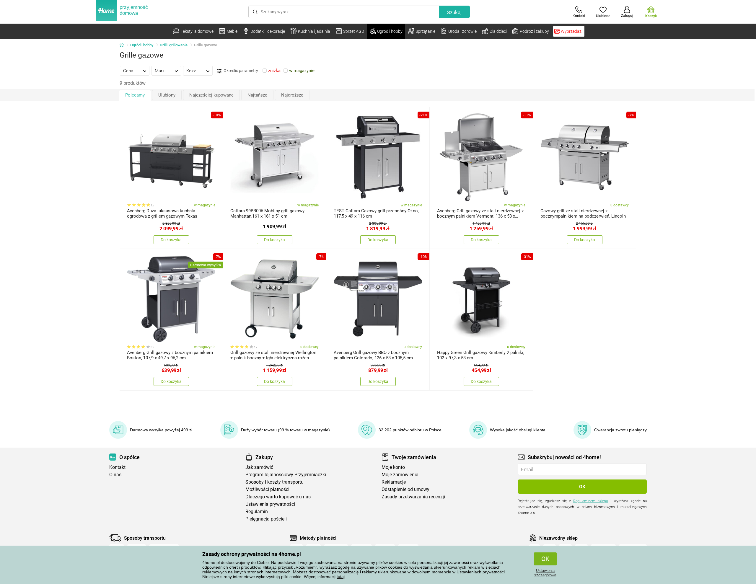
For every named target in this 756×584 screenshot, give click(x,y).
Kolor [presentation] (191, 71)
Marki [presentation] (160, 71)
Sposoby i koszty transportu (274, 482)
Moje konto (393, 467)
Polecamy (135, 95)
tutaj (341, 576)
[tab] (135, 71)
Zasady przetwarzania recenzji (413, 497)
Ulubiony (166, 95)
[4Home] (124, 45)
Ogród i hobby (141, 45)
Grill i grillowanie (174, 45)
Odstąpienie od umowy (405, 489)
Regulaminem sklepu (590, 501)
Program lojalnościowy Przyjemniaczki (285, 474)
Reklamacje (394, 482)
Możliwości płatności (267, 489)
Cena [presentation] (128, 71)
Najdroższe (292, 95)
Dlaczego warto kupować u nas (278, 497)
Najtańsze (257, 95)
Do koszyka (171, 239)
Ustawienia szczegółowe (545, 572)
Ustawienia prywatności (270, 504)
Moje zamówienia (400, 474)
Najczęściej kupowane (211, 95)
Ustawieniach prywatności (481, 572)
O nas (115, 474)
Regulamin (256, 511)
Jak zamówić (259, 467)
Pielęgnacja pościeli (266, 519)
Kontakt (117, 467)
